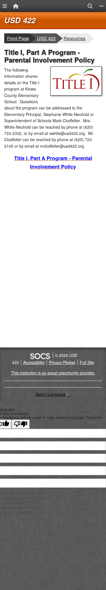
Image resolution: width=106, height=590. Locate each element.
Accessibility (34, 362)
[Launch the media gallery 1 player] (76, 94)
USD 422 (20, 20)
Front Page (18, 38)
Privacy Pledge (62, 362)
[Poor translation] (21, 424)
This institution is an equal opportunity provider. (53, 373)
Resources (75, 38)
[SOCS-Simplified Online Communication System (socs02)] (40, 355)
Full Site (87, 362)
